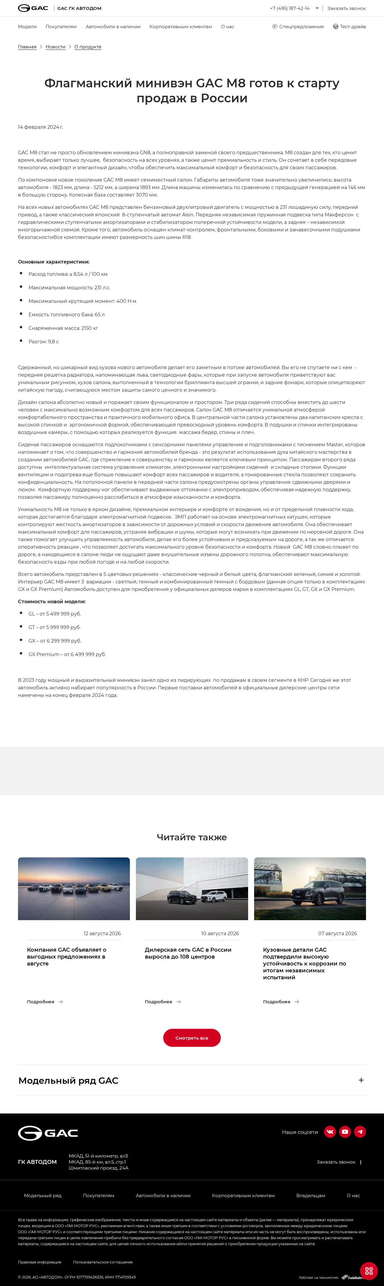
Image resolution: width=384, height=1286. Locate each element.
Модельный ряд (43, 1195)
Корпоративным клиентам (180, 26)
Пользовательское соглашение (103, 1262)
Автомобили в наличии (113, 26)
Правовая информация (39, 1262)
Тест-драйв (353, 26)
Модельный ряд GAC (68, 1080)
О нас (227, 26)
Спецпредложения (301, 26)
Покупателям (61, 26)
